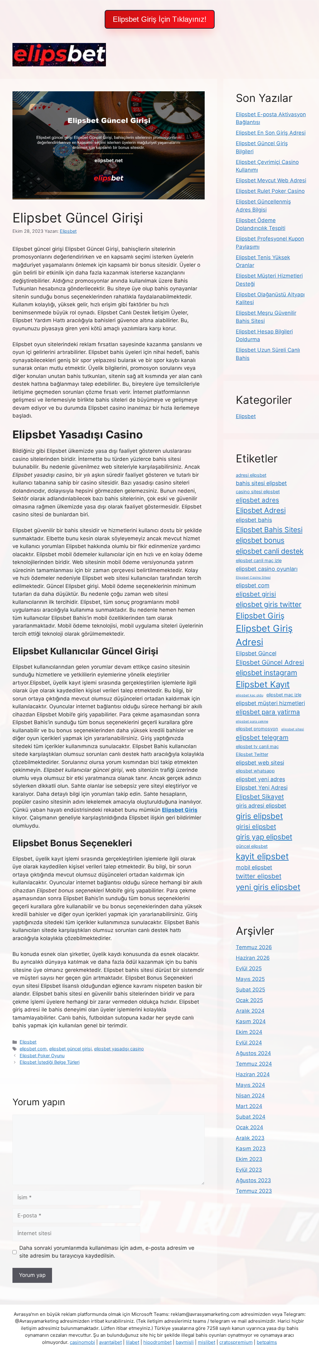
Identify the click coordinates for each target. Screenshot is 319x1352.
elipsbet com (33, 1048)
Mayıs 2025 (250, 979)
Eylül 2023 (249, 1170)
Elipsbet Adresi (261, 510)
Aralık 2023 (250, 1138)
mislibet (206, 1342)
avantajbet (110, 1342)
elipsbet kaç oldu (249, 695)
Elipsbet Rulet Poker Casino (270, 191)
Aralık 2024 (250, 1011)
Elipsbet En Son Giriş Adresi (271, 133)
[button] (160, 19)
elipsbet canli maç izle (259, 560)
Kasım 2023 (251, 1148)
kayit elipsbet (262, 856)
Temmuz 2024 (254, 1064)
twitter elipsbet (258, 876)
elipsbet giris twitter (269, 604)
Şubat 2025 (250, 990)
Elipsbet (28, 1041)
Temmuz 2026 (254, 947)
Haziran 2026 (253, 958)
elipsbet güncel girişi (70, 1048)
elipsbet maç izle (283, 695)
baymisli (185, 1342)
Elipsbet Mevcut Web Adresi (271, 180)
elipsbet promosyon (257, 729)
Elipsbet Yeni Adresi (262, 787)
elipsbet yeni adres (260, 779)
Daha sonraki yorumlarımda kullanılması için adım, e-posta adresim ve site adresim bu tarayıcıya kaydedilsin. (106, 1252)
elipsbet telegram (262, 737)
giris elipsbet (259, 816)
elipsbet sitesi (292, 729)
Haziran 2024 (253, 1074)
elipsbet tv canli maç (257, 746)
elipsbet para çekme (252, 721)
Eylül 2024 (249, 1042)
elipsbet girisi (256, 594)
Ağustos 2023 (253, 1180)
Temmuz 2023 (254, 1191)
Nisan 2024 (250, 1095)
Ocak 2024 (249, 1127)
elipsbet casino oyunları (267, 569)
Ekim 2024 (249, 1032)
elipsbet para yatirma (268, 712)
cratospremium (236, 1342)
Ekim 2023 (249, 1159)
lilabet (132, 1342)
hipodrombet (157, 1342)
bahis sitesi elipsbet (261, 483)
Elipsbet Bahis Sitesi (269, 529)
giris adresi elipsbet (261, 805)
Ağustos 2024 (253, 1053)
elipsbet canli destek (269, 551)
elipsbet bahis (254, 520)
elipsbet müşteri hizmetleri (270, 703)
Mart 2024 (249, 1106)
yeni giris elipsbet (268, 887)
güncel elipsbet (252, 846)
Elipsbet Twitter (252, 754)
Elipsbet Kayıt (263, 684)
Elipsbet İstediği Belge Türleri (49, 1062)
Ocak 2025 (249, 1000)
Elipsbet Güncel (256, 653)
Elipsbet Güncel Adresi (270, 662)
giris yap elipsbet (264, 837)
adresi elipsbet (251, 475)
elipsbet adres (257, 500)
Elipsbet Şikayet (260, 796)
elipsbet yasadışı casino (119, 1048)
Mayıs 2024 (250, 1085)
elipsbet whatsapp (255, 771)
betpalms (267, 1342)
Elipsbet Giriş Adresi (264, 635)
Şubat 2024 (250, 1117)
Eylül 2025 (249, 968)
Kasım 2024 (251, 1021)
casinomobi (82, 1342)
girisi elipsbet (256, 826)
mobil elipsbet (254, 867)
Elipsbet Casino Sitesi (253, 578)
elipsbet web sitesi (260, 762)
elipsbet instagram (266, 672)
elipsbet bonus (260, 540)
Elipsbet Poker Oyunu (42, 1055)
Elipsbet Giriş (260, 615)
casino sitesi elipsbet (258, 491)
